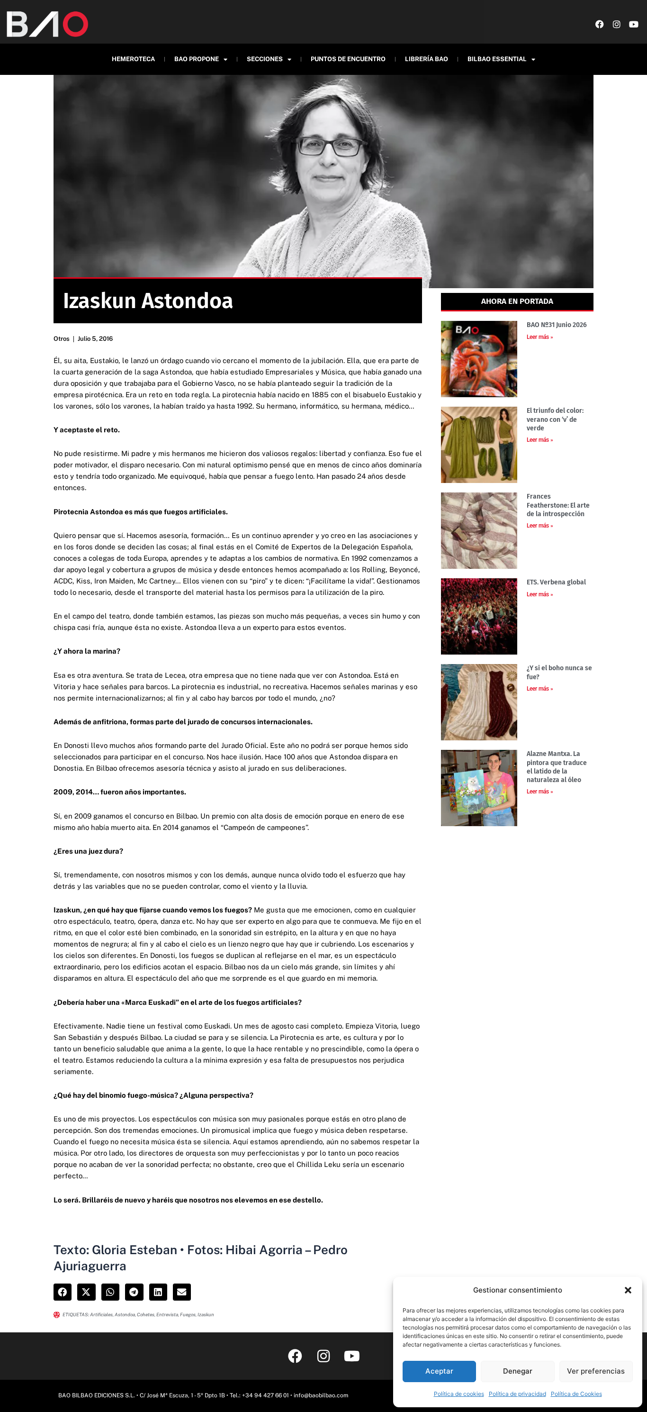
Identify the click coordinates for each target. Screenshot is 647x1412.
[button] (628, 1290)
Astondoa (125, 1314)
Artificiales (101, 1314)
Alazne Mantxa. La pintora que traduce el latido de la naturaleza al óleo (557, 767)
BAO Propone (196, 59)
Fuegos (188, 1314)
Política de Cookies (576, 1393)
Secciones (265, 59)
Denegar (517, 1371)
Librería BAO (426, 59)
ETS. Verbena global (556, 582)
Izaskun (206, 1314)
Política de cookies (459, 1393)
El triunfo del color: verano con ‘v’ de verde (555, 419)
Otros (62, 338)
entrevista (167, 1314)
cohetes (145, 1314)
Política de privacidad (517, 1393)
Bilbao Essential (497, 59)
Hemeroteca (133, 59)
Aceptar (439, 1371)
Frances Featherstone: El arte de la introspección (558, 505)
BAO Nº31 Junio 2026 (557, 325)
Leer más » (540, 337)
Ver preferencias (596, 1371)
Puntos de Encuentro (348, 59)
